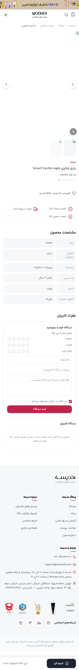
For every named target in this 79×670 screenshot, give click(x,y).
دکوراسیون (69, 535)
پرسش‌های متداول (26, 506)
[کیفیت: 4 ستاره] (14, 339)
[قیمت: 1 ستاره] (28, 345)
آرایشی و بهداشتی (65, 521)
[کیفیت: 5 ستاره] (9, 339)
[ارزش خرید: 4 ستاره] (14, 351)
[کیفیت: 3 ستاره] (18, 339)
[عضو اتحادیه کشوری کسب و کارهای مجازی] (22, 608)
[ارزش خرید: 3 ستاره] (18, 351)
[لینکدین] (39, 623)
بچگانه (61, 25)
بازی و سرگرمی (47, 25)
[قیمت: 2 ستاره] (23, 345)
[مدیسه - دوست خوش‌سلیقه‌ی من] (39, 15)
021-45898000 (62, 557)
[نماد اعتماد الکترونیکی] (68, 608)
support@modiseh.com (58, 565)
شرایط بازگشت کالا (27, 514)
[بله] (21, 623)
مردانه (72, 506)
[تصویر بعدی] (6, 84)
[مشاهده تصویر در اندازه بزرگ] (39, 84)
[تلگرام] (30, 623)
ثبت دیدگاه (39, 409)
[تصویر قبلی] (73, 84)
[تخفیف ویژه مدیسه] (39, 4)
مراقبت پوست (68, 528)
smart (73, 162)
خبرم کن (58, 663)
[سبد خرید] (73, 14)
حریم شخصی (29, 521)
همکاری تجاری (29, 528)
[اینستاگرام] (48, 623)
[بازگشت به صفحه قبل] (6, 15)
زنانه (73, 514)
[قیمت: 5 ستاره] (9, 345)
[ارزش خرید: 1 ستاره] (28, 351)
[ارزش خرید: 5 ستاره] (9, 351)
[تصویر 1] (70, 148)
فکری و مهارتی (29, 25)
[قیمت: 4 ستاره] (14, 345)
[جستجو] (66, 15)
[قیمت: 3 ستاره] (18, 345)
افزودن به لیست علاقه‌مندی (55, 193)
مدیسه (72, 25)
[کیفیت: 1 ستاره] (28, 339)
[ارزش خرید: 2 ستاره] (23, 351)
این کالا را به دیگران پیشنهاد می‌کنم (49, 401)
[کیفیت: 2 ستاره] (23, 339)
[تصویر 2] (56, 148)
